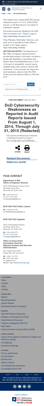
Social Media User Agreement (13, 366)
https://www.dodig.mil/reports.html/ (17, 36)
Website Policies (7, 363)
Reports (4, 297)
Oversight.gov (6, 343)
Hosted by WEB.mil (21, 395)
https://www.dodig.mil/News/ (14, 47)
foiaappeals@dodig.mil (12, 236)
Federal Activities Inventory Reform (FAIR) (18, 329)
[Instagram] (29, 387)
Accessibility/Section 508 (11, 369)
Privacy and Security (9, 353)
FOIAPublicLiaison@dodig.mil (15, 212)
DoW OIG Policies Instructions (13, 314)
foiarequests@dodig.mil (13, 199)
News (4, 280)
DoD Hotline (6, 326)
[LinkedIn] (24, 387)
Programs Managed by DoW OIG (14, 323)
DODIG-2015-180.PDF (16, 162)
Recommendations (8, 300)
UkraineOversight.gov (9, 346)
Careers (5, 283)
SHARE (18, 151)
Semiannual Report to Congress (13, 306)
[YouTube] (19, 387)
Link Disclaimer (7, 356)
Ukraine (5, 289)
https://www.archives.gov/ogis (19, 263)
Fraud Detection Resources (12, 320)
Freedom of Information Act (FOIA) (15, 317)
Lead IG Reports (7, 303)
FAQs (4, 286)
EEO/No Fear (6, 359)
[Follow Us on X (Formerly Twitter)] (15, 387)
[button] (10, 4)
